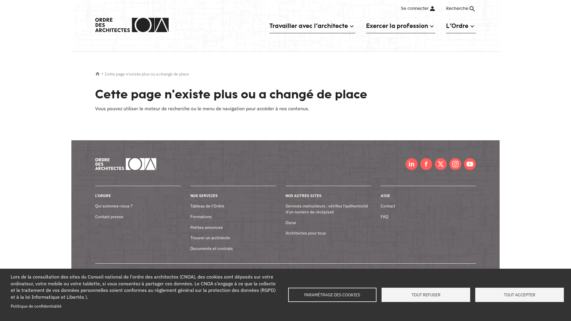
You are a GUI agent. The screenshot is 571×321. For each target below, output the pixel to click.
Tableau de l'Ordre (207, 206)
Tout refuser (426, 295)
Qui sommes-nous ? (114, 206)
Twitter (441, 164)
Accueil (97, 74)
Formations (201, 216)
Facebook (426, 164)
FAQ (384, 216)
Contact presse (109, 216)
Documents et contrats (211, 248)
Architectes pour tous (306, 233)
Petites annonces (206, 227)
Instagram (455, 164)
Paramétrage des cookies (332, 295)
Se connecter (415, 9)
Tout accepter (519, 295)
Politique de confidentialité (36, 306)
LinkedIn (412, 164)
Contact (388, 206)
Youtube (470, 164)
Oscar (291, 222)
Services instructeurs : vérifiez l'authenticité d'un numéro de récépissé (327, 209)
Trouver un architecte (210, 237)
